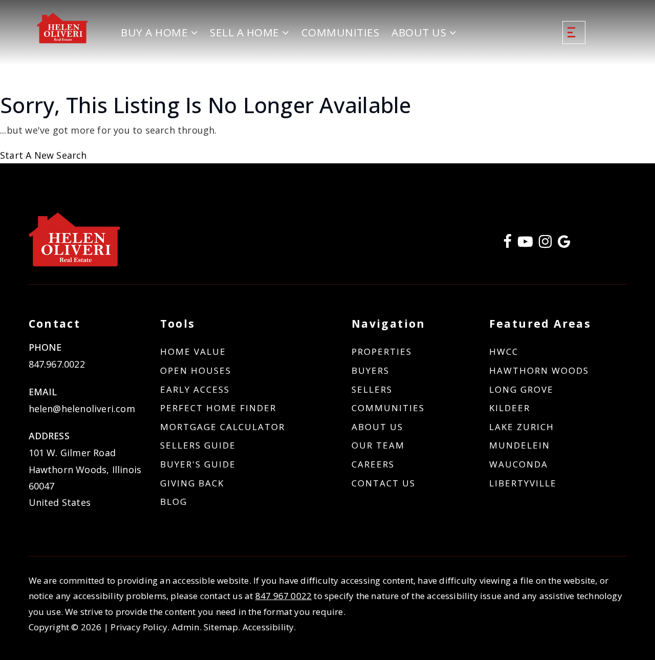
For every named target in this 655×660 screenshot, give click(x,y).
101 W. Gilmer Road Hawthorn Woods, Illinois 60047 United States (85, 477)
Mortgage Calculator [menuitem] (222, 427)
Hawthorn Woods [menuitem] (539, 370)
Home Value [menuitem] (193, 351)
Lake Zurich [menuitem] (521, 427)
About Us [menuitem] (420, 32)
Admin (186, 627)
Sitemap (221, 627)
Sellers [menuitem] (372, 389)
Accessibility (268, 627)
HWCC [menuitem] (503, 351)
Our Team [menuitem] (378, 445)
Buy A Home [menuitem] (156, 32)
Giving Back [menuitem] (192, 483)
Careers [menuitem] (373, 464)
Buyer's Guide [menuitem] (198, 464)
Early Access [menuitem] (195, 389)
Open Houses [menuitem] (195, 370)
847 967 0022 (283, 596)
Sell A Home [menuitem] (246, 32)
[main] (327, 127)
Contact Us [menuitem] (384, 483)
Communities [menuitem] (340, 32)
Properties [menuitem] (382, 351)
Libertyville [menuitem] (523, 483)
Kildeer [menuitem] (509, 408)
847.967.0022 (57, 364)
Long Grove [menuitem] (521, 389)
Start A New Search (43, 155)
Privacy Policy (139, 627)
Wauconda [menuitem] (518, 464)
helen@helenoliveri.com (82, 408)
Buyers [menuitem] (370, 370)
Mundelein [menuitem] (519, 445)
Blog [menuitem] (173, 501)
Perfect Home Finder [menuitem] (218, 408)
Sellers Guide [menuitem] (198, 445)
